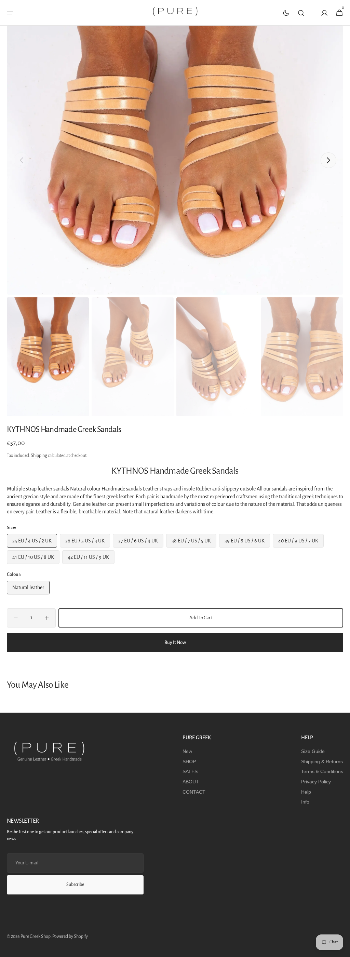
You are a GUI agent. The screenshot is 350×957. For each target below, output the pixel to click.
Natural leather (31, 589)
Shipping (39, 455)
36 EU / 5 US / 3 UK (87, 543)
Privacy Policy (316, 781)
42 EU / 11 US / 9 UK (90, 559)
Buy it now (175, 642)
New (187, 751)
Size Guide (313, 751)
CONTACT (194, 792)
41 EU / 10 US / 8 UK (34, 559)
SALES (190, 771)
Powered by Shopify (70, 936)
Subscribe (75, 884)
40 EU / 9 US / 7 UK (300, 543)
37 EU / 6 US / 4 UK (140, 543)
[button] (10, 13)
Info (305, 802)
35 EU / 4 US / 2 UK (34, 543)
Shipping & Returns (322, 761)
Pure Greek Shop (36, 936)
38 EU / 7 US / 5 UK (193, 543)
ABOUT (191, 781)
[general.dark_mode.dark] (286, 13)
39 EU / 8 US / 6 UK (247, 543)
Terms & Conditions (322, 771)
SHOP (189, 761)
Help (306, 792)
